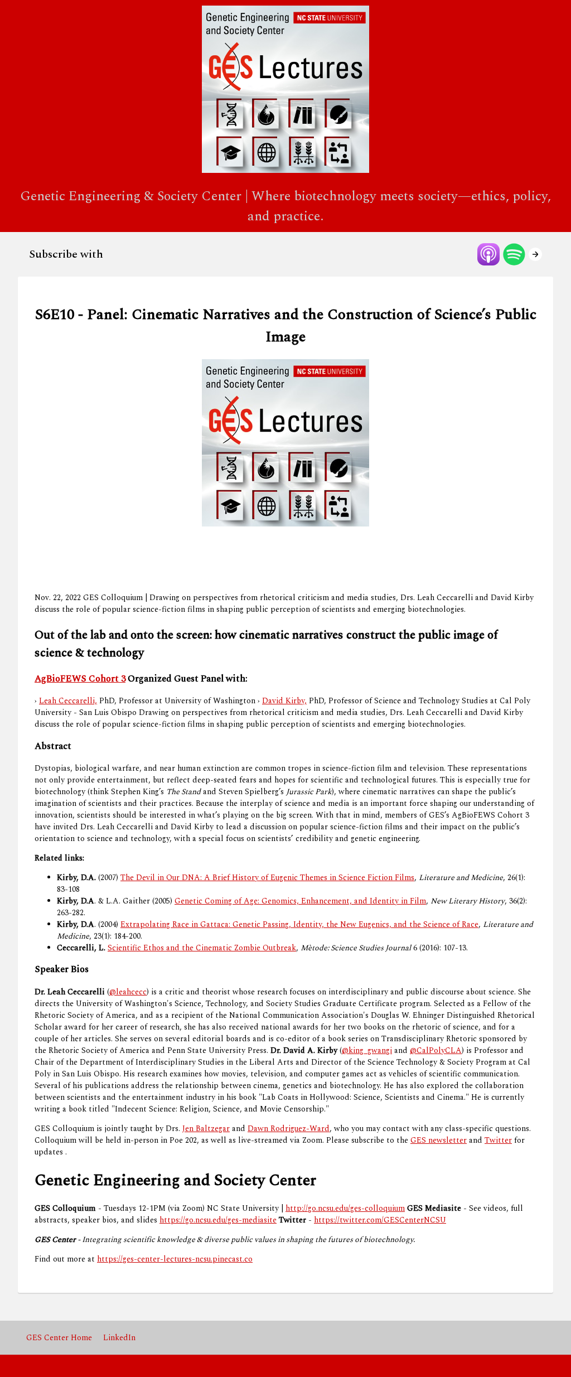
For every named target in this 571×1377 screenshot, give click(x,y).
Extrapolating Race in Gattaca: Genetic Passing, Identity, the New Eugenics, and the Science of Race (299, 924)
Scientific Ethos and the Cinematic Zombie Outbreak (202, 948)
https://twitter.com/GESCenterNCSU (380, 1220)
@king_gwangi (367, 1050)
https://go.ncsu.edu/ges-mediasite (218, 1220)
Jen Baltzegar (206, 1128)
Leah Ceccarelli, (68, 701)
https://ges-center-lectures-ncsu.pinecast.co (175, 1259)
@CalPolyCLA (436, 1050)
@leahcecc (128, 992)
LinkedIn (119, 1338)
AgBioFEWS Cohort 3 (80, 679)
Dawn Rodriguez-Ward (289, 1128)
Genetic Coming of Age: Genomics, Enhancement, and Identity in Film (300, 901)
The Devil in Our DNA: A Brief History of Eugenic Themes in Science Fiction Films (267, 877)
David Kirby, (284, 701)
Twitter (498, 1140)
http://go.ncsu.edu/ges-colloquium (345, 1208)
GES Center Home (59, 1338)
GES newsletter (438, 1140)
